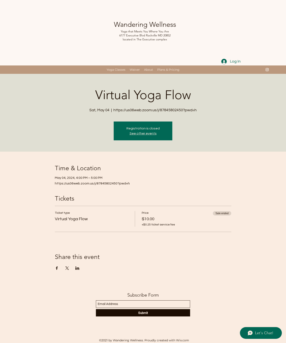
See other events (143, 133)
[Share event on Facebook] (57, 268)
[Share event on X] (67, 268)
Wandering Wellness (145, 24)
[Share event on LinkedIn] (77, 268)
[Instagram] (267, 70)
